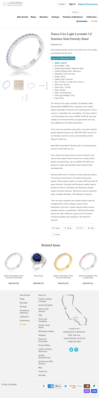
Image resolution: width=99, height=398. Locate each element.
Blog (40, 368)
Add (92, 228)
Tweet (57, 228)
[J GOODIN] (12, 3)
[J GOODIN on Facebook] (76, 350)
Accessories (82, 21)
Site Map (42, 375)
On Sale (94, 21)
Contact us (42, 371)
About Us (42, 295)
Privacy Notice (44, 345)
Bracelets (44, 17)
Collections (91, 17)
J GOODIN (12, 384)
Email (57, 235)
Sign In (72, 4)
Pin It (81, 228)
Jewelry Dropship (45, 305)
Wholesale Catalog (46, 331)
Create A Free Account (88, 4)
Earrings (56, 17)
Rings (33, 17)
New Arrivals (22, 17)
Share (69, 228)
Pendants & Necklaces (73, 17)
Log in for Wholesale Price (63, 58)
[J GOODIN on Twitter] (71, 350)
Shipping (42, 335)
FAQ (40, 315)
